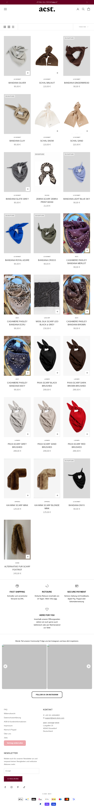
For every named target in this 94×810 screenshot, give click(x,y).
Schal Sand (76, 141)
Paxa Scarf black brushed (47, 384)
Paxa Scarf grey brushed (17, 445)
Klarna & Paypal (10, 730)
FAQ (5, 709)
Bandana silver (17, 83)
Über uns (7, 734)
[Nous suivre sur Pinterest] (18, 787)
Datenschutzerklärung (12, 718)
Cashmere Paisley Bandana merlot (76, 262)
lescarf (47, 318)
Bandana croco (47, 260)
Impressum (8, 726)
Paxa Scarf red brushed (76, 445)
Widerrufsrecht (9, 713)
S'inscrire (13, 779)
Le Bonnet (17, 79)
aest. (77, 256)
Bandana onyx (77, 505)
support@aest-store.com (54, 718)
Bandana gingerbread (76, 83)
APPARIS (17, 501)
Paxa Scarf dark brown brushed (76, 384)
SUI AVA (47, 195)
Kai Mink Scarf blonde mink (47, 507)
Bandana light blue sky (76, 199)
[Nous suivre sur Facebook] (5, 787)
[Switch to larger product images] (5, 27)
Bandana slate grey (17, 199)
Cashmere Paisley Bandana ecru (17, 323)
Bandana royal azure (17, 260)
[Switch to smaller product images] (9, 27)
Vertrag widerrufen (15, 743)
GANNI (17, 563)
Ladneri (47, 379)
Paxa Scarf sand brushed (47, 445)
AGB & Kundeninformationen (15, 722)
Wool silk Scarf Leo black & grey (47, 323)
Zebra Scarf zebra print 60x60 (47, 200)
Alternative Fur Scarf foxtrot (17, 568)
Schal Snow (47, 141)
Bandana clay (17, 141)
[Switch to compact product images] (13, 27)
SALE (53, 2)
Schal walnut (47, 83)
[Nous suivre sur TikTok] (24, 787)
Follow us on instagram (47, 695)
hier (55, 599)
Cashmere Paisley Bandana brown (76, 323)
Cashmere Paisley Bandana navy (17, 384)
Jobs (6, 738)
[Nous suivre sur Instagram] (11, 787)
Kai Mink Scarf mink (17, 505)
